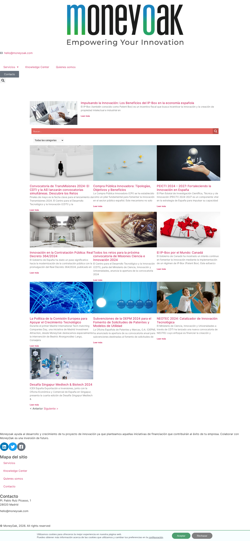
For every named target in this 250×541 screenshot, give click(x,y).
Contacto (9, 486)
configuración (156, 537)
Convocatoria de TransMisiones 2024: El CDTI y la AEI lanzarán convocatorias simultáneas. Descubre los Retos (59, 189)
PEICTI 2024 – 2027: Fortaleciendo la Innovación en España (184, 188)
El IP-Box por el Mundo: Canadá (180, 252)
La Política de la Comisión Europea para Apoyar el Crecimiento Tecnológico (58, 320)
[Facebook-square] (21, 446)
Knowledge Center (37, 67)
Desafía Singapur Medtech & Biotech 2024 (61, 384)
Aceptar (181, 535)
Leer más (85, 116)
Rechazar (202, 535)
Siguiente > (51, 408)
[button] (3, 80)
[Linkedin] (4, 446)
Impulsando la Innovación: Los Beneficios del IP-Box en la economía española (137, 103)
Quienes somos (66, 67)
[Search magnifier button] (216, 131)
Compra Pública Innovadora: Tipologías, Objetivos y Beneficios (122, 188)
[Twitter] (13, 446)
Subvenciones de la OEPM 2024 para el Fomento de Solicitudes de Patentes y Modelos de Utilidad (122, 322)
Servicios (9, 67)
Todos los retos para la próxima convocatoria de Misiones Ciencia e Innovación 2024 (119, 256)
